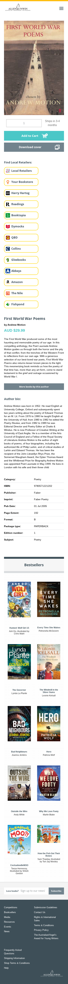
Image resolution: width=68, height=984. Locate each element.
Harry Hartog (20, 193)
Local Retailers (21, 171)
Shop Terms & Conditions (17, 963)
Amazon (17, 282)
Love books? (12, 890)
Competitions (10, 907)
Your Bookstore (22, 182)
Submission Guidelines (45, 907)
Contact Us (39, 912)
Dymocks (17, 226)
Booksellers (10, 912)
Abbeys (16, 271)
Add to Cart (29, 136)
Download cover (30, 147)
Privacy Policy (41, 930)
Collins (16, 249)
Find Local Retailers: (18, 162)
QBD (14, 237)
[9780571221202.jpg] (34, 67)
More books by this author (34, 386)
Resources (9, 922)
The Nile (17, 293)
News (7, 931)
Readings (17, 204)
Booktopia (18, 215)
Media (7, 917)
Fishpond (17, 304)
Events (7, 926)
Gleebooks (18, 260)
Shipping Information (14, 958)
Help (6, 968)
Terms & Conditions (44, 925)
